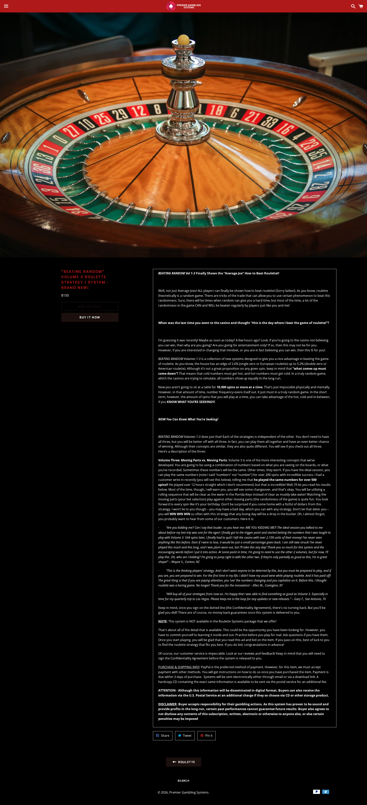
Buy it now (90, 317)
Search (183, 781)
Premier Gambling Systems (189, 792)
